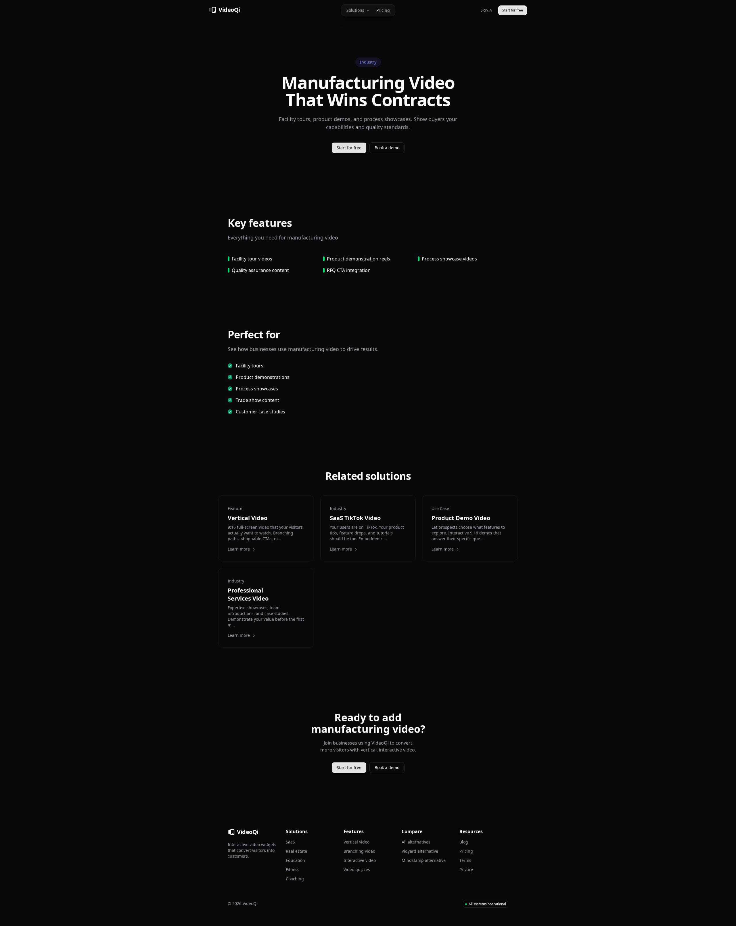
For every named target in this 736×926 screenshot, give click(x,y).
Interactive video (360, 860)
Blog (463, 842)
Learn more (239, 549)
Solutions (355, 10)
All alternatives (416, 842)
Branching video (359, 851)
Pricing (383, 10)
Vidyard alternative (420, 851)
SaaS (290, 842)
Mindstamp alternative (424, 860)
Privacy (466, 869)
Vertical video (356, 842)
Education (295, 860)
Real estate (296, 851)
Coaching (295, 878)
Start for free (349, 147)
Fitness (292, 869)
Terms (465, 860)
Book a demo (387, 147)
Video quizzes (357, 869)
